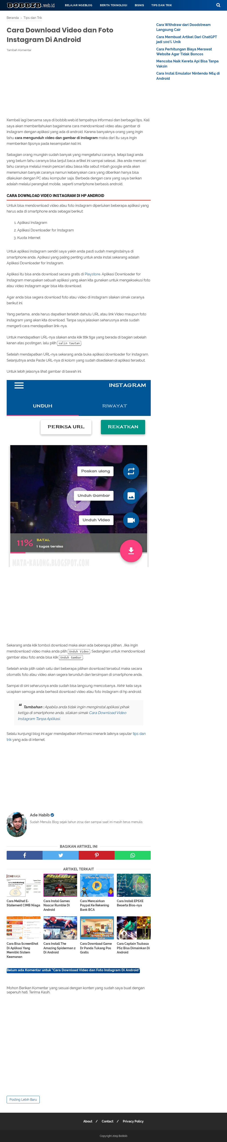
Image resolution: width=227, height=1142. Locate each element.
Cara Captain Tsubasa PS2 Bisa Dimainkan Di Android (133, 948)
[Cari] (218, 4)
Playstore (92, 274)
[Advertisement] (78, 85)
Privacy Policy (133, 1121)
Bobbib (123, 1136)
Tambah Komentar (19, 50)
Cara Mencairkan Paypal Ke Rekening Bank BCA (94, 905)
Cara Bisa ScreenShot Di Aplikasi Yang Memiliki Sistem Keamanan (22, 950)
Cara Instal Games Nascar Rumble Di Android (56, 905)
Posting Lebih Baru (23, 1099)
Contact (107, 1121)
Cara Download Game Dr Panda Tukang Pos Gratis (96, 948)
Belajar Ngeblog (78, 5)
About (87, 1121)
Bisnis (139, 5)
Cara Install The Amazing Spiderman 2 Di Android (59, 948)
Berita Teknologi (113, 5)
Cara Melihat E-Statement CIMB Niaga (23, 903)
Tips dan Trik (161, 5)
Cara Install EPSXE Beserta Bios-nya (130, 903)
